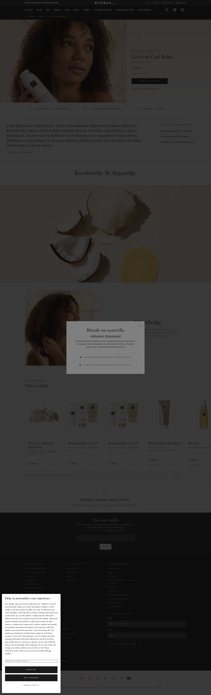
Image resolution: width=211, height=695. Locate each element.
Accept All (31, 669)
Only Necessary (31, 678)
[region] (31, 643)
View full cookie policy (17, 661)
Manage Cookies (31, 685)
